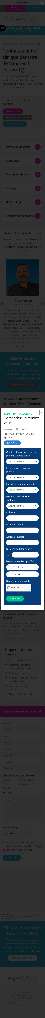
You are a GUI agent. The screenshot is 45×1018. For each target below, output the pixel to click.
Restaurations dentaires (20, 215)
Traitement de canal (18, 174)
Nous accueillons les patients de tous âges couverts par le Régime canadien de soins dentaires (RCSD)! (23, 30)
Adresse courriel (16, 536)
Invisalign (11, 188)
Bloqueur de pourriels (18, 581)
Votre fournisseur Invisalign (22, 2)
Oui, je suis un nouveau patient (20, 779)
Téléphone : (9, 762)
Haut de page (28, 998)
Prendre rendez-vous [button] (15, 8)
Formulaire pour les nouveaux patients (19, 639)
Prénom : (7, 723)
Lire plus (21, 347)
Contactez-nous (15, 124)
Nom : (6, 736)
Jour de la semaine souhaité (21, 484)
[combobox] (9, 554)
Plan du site (16, 998)
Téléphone (18, 567)
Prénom (11, 512)
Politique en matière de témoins (16, 995)
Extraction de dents (18, 147)
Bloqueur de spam (11, 827)
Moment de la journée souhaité (18, 498)
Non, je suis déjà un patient (18, 784)
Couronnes (12, 160)
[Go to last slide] (2, 303)
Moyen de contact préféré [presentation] (20, 561)
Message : (8, 792)
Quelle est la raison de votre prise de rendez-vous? (21, 454)
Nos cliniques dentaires (35, 8)
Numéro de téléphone (19, 549)
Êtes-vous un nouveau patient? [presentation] (19, 775)
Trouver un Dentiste (22, 958)
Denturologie (14, 202)
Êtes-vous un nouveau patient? (18, 470)
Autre (8, 788)
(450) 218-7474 (12, 443)
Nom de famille (15, 524)
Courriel (16, 574)
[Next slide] (42, 303)
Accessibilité (34, 995)
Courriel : (7, 749)
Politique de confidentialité (21, 992)
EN (3, 8)
